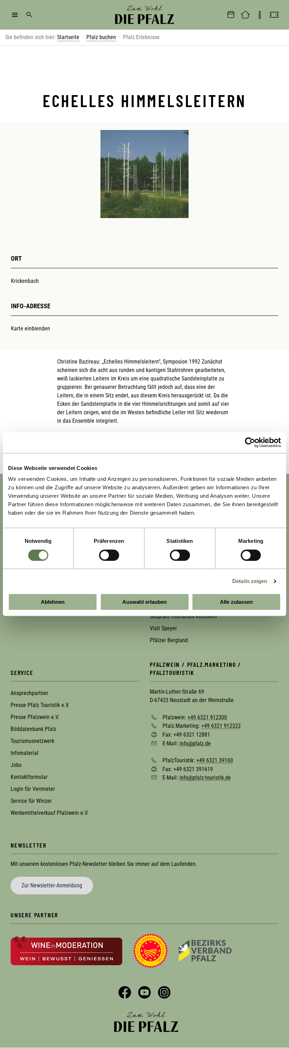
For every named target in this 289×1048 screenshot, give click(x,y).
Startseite (68, 37)
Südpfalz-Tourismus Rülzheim (183, 616)
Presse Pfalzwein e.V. (35, 717)
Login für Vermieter (33, 789)
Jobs (16, 765)
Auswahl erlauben (144, 602)
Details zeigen (249, 581)
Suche (29, 14)
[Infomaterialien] (259, 14)
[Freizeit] (274, 14)
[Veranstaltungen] (231, 14)
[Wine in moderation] (66, 950)
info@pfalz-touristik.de (205, 777)
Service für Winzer (31, 801)
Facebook (124, 992)
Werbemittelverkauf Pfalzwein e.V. (49, 813)
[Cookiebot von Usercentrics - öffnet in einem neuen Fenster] (250, 442)
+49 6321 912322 (221, 726)
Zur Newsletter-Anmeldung (51, 885)
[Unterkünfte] (245, 14)
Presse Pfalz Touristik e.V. (40, 705)
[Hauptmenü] (14, 14)
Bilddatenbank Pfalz (33, 729)
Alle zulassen (236, 602)
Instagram (164, 992)
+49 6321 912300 (207, 717)
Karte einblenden (30, 328)
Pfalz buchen (101, 37)
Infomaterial (24, 753)
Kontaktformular (29, 777)
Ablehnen (52, 602)
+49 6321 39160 (214, 760)
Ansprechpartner (29, 693)
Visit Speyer (163, 628)
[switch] (109, 555)
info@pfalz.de (195, 743)
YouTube (144, 992)
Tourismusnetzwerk (32, 741)
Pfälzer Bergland (169, 640)
